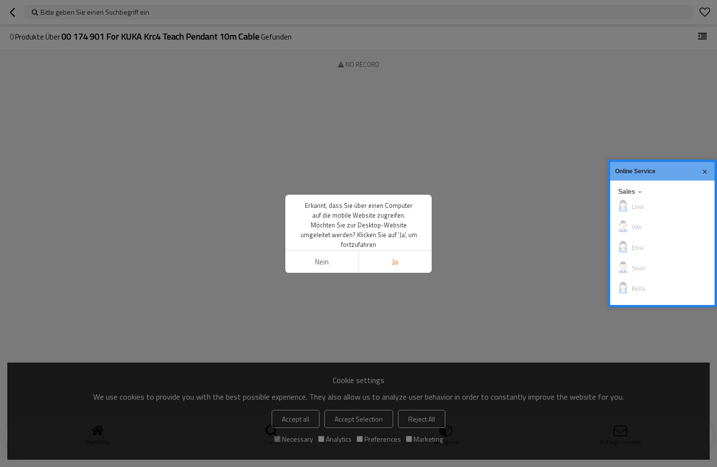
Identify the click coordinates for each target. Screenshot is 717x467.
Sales (626, 191)
